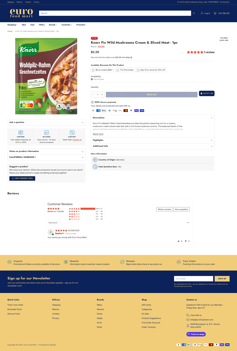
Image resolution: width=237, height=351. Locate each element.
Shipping (56, 305)
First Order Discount (151, 322)
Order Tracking (149, 327)
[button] (195, 52)
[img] (61, 230)
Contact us (77, 140)
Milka (99, 305)
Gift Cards (146, 305)
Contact (55, 313)
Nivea (99, 313)
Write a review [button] (164, 209)
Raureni (100, 309)
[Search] (194, 13)
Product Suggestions (151, 318)
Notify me (208, 93)
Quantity (95, 87)
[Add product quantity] (102, 94)
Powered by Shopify (47, 345)
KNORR (101, 46)
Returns (55, 309)
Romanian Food (14, 309)
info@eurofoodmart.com (201, 319)
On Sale (145, 313)
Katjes (100, 318)
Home (9, 31)
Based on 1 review (56, 211)
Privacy (55, 318)
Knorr (99, 322)
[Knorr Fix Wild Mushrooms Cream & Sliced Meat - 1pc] (46, 76)
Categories (147, 309)
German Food (13, 313)
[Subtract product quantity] (93, 94)
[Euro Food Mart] (21, 13)
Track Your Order (15, 305)
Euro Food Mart (30, 345)
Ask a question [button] (181, 209)
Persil (99, 327)
